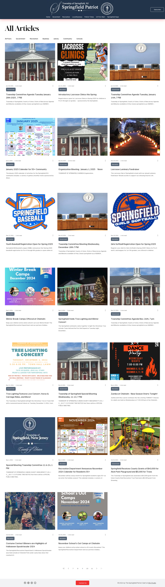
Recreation (34, 39)
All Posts (8, 39)
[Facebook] (25, 583)
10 (87, 568)
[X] (28, 583)
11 (92, 568)
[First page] (64, 568)
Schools (79, 39)
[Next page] (97, 568)
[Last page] (101, 568)
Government (20, 39)
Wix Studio (152, 583)
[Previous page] (68, 568)
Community (67, 39)
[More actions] (53, 85)
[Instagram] (32, 583)
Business (46, 39)
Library (56, 39)
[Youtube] (35, 583)
